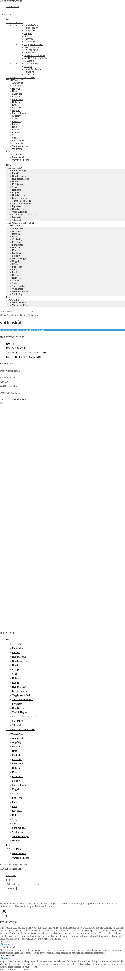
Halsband (29, 39)
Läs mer (49, 906)
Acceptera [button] (39, 906)
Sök (32, 311)
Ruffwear (16, 132)
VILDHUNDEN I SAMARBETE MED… (27, 352)
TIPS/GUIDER (13, 154)
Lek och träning (32, 50)
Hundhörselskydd (32, 69)
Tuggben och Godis (33, 44)
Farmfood (17, 96)
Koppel (28, 33)
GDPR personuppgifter (11, 868)
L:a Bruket (17, 107)
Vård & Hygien (31, 47)
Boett (14, 91)
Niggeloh (16, 116)
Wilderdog (17, 149)
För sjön (28, 66)
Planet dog (17, 121)
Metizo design (19, 113)
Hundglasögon (31, 25)
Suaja (15, 138)
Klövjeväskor (30, 30)
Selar (26, 36)
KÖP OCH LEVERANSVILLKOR (24, 357)
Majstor (16, 110)
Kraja (15, 105)
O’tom (15, 264)
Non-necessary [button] (7, 955)
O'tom (15, 118)
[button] (7, 14)
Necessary (9, 944)
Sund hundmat (19, 140)
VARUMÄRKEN (15, 80)
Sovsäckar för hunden (34, 55)
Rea (8, 151)
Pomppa (16, 124)
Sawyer (16, 135)
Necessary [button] (5, 941)
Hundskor (29, 72)
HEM (9, 19)
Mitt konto (11, 875)
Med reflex (29, 41)
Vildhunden (17, 143)
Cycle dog (17, 94)
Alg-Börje (17, 85)
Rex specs (17, 129)
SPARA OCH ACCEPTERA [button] (14, 969)
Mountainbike (19, 157)
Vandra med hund (20, 160)
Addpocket (17, 83)
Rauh (14, 127)
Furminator (17, 99)
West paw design (20, 146)
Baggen (16, 88)
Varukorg (11, 888)
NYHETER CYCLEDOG (37, 58)
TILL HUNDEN (14, 22)
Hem (2, 315)
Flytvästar (29, 74)
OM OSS (10, 344)
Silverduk (29, 61)
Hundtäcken (30, 52)
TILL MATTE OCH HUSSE (20, 77)
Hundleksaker (31, 28)
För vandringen (31, 63)
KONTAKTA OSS (15, 348)
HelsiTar (16, 102)
